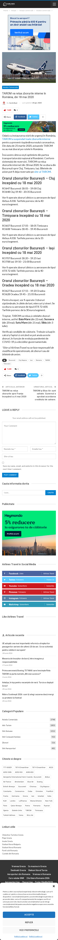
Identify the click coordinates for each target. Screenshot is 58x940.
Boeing (40, 782)
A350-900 (19, 772)
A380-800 (30, 772)
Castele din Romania (10, 853)
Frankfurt (49, 791)
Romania (39, 360)
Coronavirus (19, 791)
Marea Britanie (36, 801)
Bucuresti (12, 360)
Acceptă (29, 914)
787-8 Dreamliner (22, 767)
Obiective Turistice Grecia (12, 835)
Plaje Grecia (7, 838)
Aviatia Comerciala (10, 87)
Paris (5, 806)
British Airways (9, 787)
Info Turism (6, 725)
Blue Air (30, 782)
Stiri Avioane (7, 731)
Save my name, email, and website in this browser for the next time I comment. (28, 467)
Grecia (25, 796)
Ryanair (47, 806)
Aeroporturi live (12, 882)
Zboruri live (27, 882)
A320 (51, 767)
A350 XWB (7, 772)
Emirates (39, 791)
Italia (49, 796)
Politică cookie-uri (21, 936)
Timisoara (7, 364)
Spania (5, 810)
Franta (5, 796)
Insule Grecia (7, 841)
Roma (27, 806)
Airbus (47, 777)
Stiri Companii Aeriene (11, 737)
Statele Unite (17, 810)
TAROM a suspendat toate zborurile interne (26, 138)
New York (48, 801)
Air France (7, 782)
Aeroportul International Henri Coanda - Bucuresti (22, 777)
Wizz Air (30, 815)
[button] (53, 886)
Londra (12, 801)
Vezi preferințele (29, 930)
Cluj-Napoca (23, 360)
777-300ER (7, 767)
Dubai (30, 791)
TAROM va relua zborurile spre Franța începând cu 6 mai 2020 (14, 393)
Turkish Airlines (9, 815)
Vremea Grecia (19, 866)
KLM (4, 801)
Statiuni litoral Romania (11, 847)
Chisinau (33, 787)
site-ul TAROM (42, 171)
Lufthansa (23, 801)
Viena (21, 815)
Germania (15, 796)
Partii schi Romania (10, 850)
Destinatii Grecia (18, 870)
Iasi (31, 360)
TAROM (47, 360)
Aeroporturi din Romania (18, 874)
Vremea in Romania (42, 874)
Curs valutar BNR (16, 878)
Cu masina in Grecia (37, 866)
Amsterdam (19, 782)
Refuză (29, 922)
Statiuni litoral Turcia (37, 870)
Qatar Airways (16, 806)
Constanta (7, 791)
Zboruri (5, 742)
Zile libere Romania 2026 (37, 878)
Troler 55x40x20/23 (44, 882)
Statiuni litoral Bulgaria (11, 844)
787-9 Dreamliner (38, 767)
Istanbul (41, 796)
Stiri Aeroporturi (9, 748)
